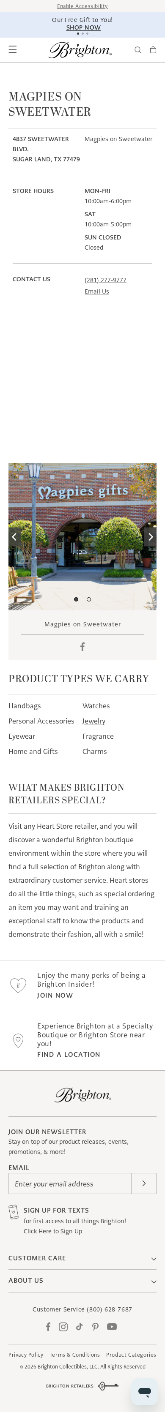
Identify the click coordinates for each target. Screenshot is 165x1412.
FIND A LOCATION (69, 1054)
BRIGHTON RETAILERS (70, 1386)
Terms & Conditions (75, 1355)
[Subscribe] (144, 1183)
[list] (82, 537)
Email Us (97, 291)
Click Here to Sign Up (53, 1231)
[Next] (150, 536)
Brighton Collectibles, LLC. (68, 1366)
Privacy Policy (25, 1355)
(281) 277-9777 (105, 280)
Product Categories (131, 1355)
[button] (12, 50)
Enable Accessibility (82, 6)
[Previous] (14, 536)
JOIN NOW (55, 995)
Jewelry (93, 721)
